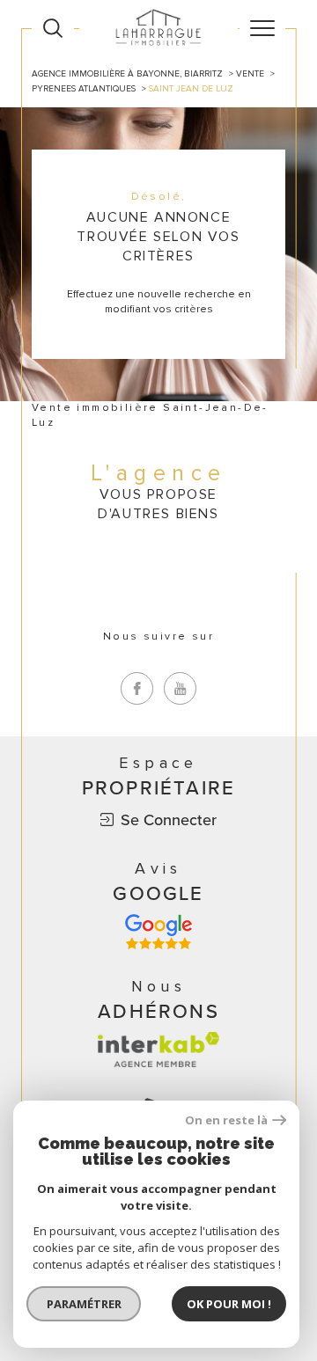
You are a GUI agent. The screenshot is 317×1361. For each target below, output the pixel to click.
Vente (250, 74)
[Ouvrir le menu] (262, 28)
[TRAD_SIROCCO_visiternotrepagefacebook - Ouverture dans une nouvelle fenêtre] (137, 688)
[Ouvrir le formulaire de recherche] (52, 28)
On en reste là (226, 1120)
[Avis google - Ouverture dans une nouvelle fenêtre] (158, 931)
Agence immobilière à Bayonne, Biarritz (127, 74)
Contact (296, 463)
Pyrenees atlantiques (84, 89)
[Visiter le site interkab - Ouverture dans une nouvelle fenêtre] (158, 1049)
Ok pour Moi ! (229, 1304)
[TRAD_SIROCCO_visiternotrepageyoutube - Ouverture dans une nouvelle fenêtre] (180, 688)
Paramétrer (84, 1304)
